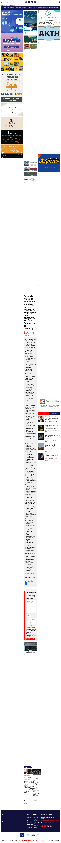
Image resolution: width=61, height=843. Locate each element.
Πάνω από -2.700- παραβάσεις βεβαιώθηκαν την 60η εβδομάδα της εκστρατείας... (52, 436)
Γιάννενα (36, 825)
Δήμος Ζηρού (37, 822)
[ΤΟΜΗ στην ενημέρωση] (8, 5)
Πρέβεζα (12, 7)
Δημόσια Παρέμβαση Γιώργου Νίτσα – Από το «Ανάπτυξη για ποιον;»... (52, 418)
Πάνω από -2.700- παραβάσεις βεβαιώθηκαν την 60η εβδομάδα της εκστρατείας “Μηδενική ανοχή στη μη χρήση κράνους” (36, 789)
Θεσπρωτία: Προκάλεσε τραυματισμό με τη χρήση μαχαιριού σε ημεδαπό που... (52, 455)
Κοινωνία (18, 7)
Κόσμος (51, 7)
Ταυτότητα (21, 840)
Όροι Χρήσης (28, 840)
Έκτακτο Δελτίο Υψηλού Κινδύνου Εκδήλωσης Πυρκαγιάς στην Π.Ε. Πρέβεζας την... (51, 446)
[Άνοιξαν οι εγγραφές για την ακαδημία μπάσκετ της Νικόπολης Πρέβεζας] (31, 773)
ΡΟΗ (43, 413)
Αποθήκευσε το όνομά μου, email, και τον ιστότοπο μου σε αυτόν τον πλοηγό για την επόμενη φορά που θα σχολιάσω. (31, 632)
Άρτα (35, 827)
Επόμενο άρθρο (35, 801)
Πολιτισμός (45, 7)
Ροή (8, 7)
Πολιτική (35, 7)
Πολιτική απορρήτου (37, 840)
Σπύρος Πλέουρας (30, 332)
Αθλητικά (30, 7)
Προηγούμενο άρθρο (27, 802)
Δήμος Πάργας (36, 819)
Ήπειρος (24, 7)
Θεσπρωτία (37, 829)
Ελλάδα (40, 7)
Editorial (56, 7)
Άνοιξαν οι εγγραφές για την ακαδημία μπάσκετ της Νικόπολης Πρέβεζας (31, 786)
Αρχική (4, 7)
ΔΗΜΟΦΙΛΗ (55, 413)
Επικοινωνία (30, 9)
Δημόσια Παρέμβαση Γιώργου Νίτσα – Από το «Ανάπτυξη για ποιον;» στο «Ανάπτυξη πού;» (27, 787)
